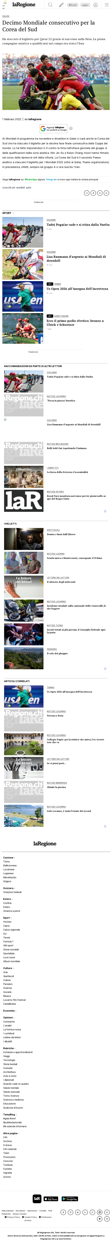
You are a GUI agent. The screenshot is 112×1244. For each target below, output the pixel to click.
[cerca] (50, 5)
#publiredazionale (12, 1122)
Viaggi (6, 1056)
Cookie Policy (30, 1217)
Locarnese (8, 869)
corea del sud (8, 187)
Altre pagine (10, 1133)
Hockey (7, 921)
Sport (6, 917)
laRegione (35, 119)
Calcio (6, 925)
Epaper (85, 4)
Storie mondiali (11, 949)
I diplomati (8, 1079)
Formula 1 (8, 941)
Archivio (7, 1141)
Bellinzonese (10, 865)
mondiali (20, 187)
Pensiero (8, 984)
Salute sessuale (11, 1091)
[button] (63, 1212)
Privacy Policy (13, 1217)
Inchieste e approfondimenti (18, 1052)
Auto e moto (9, 1075)
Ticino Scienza (11, 1095)
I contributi (8, 1033)
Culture (8, 968)
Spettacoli (8, 976)
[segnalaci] (61, 5)
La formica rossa (12, 1029)
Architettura (9, 1072)
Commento (9, 1021)
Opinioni (8, 1017)
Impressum (32, 1211)
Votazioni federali (12, 892)
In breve (7, 1145)
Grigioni (7, 881)
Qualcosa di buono (13, 1107)
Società (7, 992)
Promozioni (9, 1157)
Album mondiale (11, 961)
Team (6, 1153)
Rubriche (8, 1048)
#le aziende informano (15, 1126)
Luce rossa (9, 957)
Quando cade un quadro (16, 1083)
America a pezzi (11, 910)
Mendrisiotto (9, 877)
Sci (5, 933)
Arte (5, 972)
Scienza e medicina (13, 1099)
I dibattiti (7, 1041)
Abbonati (73, 4)
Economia (9, 1010)
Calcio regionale (11, 929)
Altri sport (8, 945)
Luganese (8, 873)
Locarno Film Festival (14, 999)
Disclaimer (20, 1211)
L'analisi (7, 1025)
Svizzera (8, 888)
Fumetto (7, 1168)
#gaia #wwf (9, 1118)
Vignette (7, 1172)
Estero (7, 898)
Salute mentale (11, 1087)
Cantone (8, 857)
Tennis (6, 937)
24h (5, 1137)
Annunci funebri (20, 1214)
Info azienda (9, 1149)
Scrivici (7, 1176)
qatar (28, 187)
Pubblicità (6, 1214)
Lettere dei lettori (12, 1037)
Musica (7, 996)
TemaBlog (9, 1114)
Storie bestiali (10, 1064)
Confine (7, 903)
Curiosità (7, 1068)
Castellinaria (9, 1003)
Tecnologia (9, 1060)
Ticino (6, 861)
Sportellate (9, 953)
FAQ (50, 1211)
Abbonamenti (8, 1211)
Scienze (7, 987)
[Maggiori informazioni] (71, 128)
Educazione (9, 1103)
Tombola (8, 1164)
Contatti (42, 1211)
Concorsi (8, 1161)
